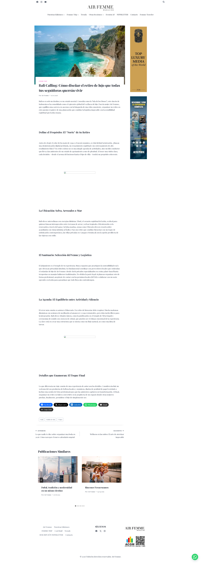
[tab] (75, 505)
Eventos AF (110, 14)
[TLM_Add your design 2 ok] (148, 59)
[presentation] (58, 469)
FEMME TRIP (47, 531)
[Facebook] (37, 2)
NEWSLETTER (122, 14)
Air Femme (45, 95)
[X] (100, 531)
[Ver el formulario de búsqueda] (164, 2)
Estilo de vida (50, 419)
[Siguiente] (118, 480)
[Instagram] (41, 2)
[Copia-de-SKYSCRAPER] (148, 127)
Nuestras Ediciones (61, 527)
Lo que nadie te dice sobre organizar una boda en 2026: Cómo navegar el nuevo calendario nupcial (55, 434)
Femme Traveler (147, 14)
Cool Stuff (58, 531)
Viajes (60, 419)
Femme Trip (43, 81)
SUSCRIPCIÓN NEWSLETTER (51, 535)
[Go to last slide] (41, 480)
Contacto (134, 14)
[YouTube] (45, 2)
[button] (195, 557)
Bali (41, 419)
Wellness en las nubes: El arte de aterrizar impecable (107, 434)
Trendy (84, 14)
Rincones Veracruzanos (97, 487)
